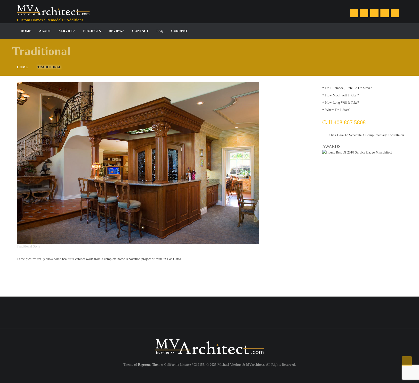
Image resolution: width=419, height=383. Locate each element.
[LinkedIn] (364, 13)
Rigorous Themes (150, 364)
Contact (140, 31)
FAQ (159, 31)
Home (26, 31)
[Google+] (384, 13)
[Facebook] (354, 13)
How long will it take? (342, 102)
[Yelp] (395, 13)
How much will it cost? (342, 95)
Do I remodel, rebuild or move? (348, 88)
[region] (159, 165)
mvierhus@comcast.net (316, 312)
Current (179, 31)
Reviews (116, 31)
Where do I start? (337, 110)
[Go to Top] (407, 361)
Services (67, 31)
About (45, 31)
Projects (92, 31)
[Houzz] (374, 13)
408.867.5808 (176, 312)
